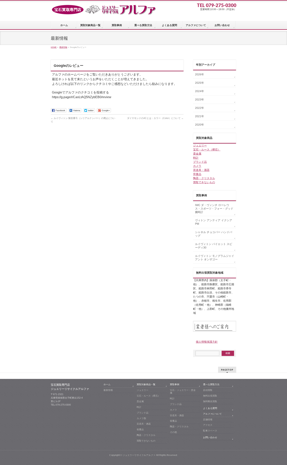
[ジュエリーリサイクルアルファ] (103, 10)
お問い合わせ (210, 437)
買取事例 (174, 384)
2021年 (199, 116)
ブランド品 (200, 161)
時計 (196, 157)
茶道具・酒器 (201, 170)
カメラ (197, 165)
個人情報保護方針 (207, 341)
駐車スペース (210, 430)
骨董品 (197, 174)
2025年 (199, 82)
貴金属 (197, 153)
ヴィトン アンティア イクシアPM (213, 222)
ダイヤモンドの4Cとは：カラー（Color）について (155, 118)
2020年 (199, 124)
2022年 (199, 107)
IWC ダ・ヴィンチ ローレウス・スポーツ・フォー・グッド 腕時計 (214, 208)
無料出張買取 (210, 395)
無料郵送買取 (210, 401)
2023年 (199, 99)
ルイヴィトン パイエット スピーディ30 (213, 245)
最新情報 (108, 390)
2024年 (199, 91)
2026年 (199, 74)
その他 (173, 432)
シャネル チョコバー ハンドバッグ (213, 234)
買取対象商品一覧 (146, 384)
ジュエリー (200, 145)
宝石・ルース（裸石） (206, 149)
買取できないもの (204, 182)
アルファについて (212, 413)
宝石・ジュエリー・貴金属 (183, 391)
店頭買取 (207, 390)
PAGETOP (227, 369)
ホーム (107, 384)
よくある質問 (210, 408)
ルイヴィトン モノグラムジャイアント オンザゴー (214, 257)
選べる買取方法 (211, 384)
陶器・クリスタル (204, 178)
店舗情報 (207, 419)
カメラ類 (141, 418)
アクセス (207, 425)
